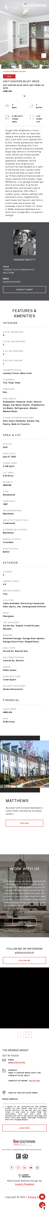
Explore (24, 823)
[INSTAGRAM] (18, 1167)
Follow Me (24, 960)
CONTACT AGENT (24, 289)
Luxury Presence (24, 1184)
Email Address (10, 1099)
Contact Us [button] (24, 922)
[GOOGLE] (37, 1167)
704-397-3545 (34, 1081)
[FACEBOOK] (11, 1167)
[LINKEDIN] (24, 1167)
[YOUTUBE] (31, 1167)
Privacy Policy (21, 1119)
